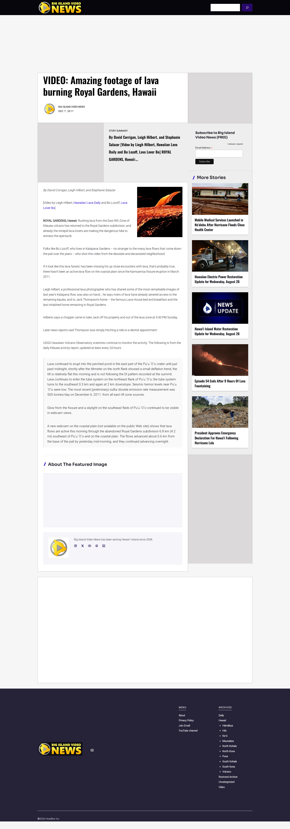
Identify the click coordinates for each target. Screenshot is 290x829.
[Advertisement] (145, 43)
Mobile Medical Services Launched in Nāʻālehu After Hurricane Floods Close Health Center (220, 224)
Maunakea (228, 741)
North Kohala (229, 746)
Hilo (224, 730)
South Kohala (229, 761)
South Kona (228, 766)
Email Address (203, 147)
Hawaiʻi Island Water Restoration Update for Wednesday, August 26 (217, 331)
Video (222, 787)
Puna (225, 756)
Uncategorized (226, 781)
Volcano (226, 771)
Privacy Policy (186, 720)
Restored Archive (228, 776)
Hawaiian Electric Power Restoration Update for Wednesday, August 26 (219, 279)
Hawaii (222, 720)
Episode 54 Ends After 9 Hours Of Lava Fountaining (220, 383)
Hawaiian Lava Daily (87, 202)
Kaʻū (224, 735)
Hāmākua (227, 725)
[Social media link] (75, 545)
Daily (221, 715)
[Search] (247, 7)
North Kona (228, 751)
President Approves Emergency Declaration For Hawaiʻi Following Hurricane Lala (216, 437)
